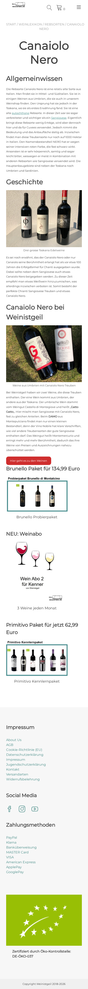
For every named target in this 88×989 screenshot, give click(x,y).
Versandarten (17, 774)
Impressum (15, 760)
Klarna (11, 842)
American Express (21, 862)
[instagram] (22, 809)
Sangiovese (59, 117)
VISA (10, 857)
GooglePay (15, 872)
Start (11, 24)
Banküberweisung (21, 847)
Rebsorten (54, 24)
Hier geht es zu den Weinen (28, 460)
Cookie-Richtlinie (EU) (24, 750)
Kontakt (12, 769)
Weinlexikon (30, 24)
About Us (13, 740)
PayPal (11, 837)
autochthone (20, 113)
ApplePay (14, 867)
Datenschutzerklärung (24, 755)
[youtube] (35, 809)
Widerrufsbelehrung (23, 779)
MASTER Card (17, 852)
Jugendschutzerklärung (26, 764)
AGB (9, 745)
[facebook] (9, 809)
